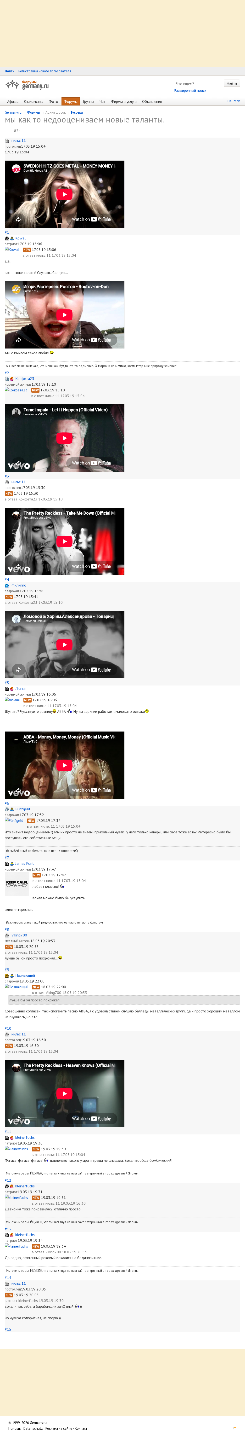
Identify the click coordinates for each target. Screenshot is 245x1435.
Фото (53, 101)
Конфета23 (24, 378)
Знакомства (33, 101)
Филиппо (18, 585)
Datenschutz (33, 1428)
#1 (7, 232)
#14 (8, 1277)
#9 (7, 969)
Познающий (25, 975)
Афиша (12, 101)
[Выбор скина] (233, 1428)
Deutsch (234, 101)
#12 (8, 1180)
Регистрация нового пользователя (44, 71)
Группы (88, 101)
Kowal (20, 238)
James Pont (24, 863)
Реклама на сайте (58, 1428)
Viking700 (19, 935)
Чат (103, 101)
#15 (8, 1329)
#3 (7, 476)
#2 (7, 372)
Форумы (29, 81)
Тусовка (76, 112)
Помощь (14, 1428)
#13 (8, 1228)
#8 (7, 929)
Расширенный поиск (190, 90)
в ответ (29, 255)
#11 (8, 1131)
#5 (7, 682)
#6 (7, 803)
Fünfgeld (22, 809)
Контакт (81, 1428)
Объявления (152, 101)
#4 (7, 579)
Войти (10, 71)
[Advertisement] (122, 33)
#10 (8, 1028)
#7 (7, 857)
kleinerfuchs (25, 1137)
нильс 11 (18, 140)
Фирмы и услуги (124, 101)
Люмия (20, 688)
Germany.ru (13, 112)
